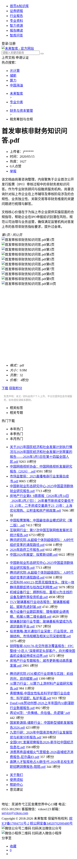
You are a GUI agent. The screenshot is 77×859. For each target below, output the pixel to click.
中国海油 (16, 85)
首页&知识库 (19, 6)
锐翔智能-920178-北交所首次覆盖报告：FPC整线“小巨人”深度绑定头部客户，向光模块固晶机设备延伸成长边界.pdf (42, 651)
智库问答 (16, 35)
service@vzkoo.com (15, 813)
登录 (5, 43)
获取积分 (15, 388)
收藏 (13, 846)
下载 (5, 388)
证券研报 (16, 11)
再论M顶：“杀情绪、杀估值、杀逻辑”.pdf (40, 713)
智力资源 (16, 25)
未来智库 (16, 93)
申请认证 (22, 57)
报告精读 (16, 30)
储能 (13, 75)
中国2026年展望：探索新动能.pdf (34, 554)
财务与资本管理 (21, 110)
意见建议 (16, 789)
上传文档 (8, 57)
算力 (13, 80)
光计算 (15, 70)
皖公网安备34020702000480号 (51, 823)
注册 (12, 43)
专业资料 (16, 20)
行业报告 (16, 16)
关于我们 (16, 775)
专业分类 (16, 102)
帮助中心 (16, 784)
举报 (13, 171)
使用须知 (16, 780)
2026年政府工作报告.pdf (27, 549)
